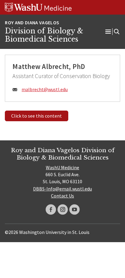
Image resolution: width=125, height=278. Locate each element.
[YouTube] (74, 209)
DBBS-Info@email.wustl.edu (62, 189)
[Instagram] (62, 209)
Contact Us (62, 196)
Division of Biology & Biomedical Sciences (44, 35)
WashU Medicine (62, 167)
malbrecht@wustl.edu (45, 89)
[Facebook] (51, 209)
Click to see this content (36, 116)
